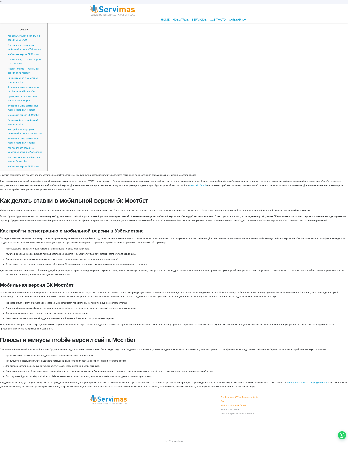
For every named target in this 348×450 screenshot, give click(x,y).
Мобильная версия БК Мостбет (23, 54)
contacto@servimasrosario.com (237, 414)
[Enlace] (112, 10)
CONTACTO (218, 19)
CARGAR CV (237, 19)
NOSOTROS (181, 19)
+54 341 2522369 (230, 410)
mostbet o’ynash (198, 185)
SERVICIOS (199, 19)
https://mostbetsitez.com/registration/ (307, 383)
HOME (165, 19)
